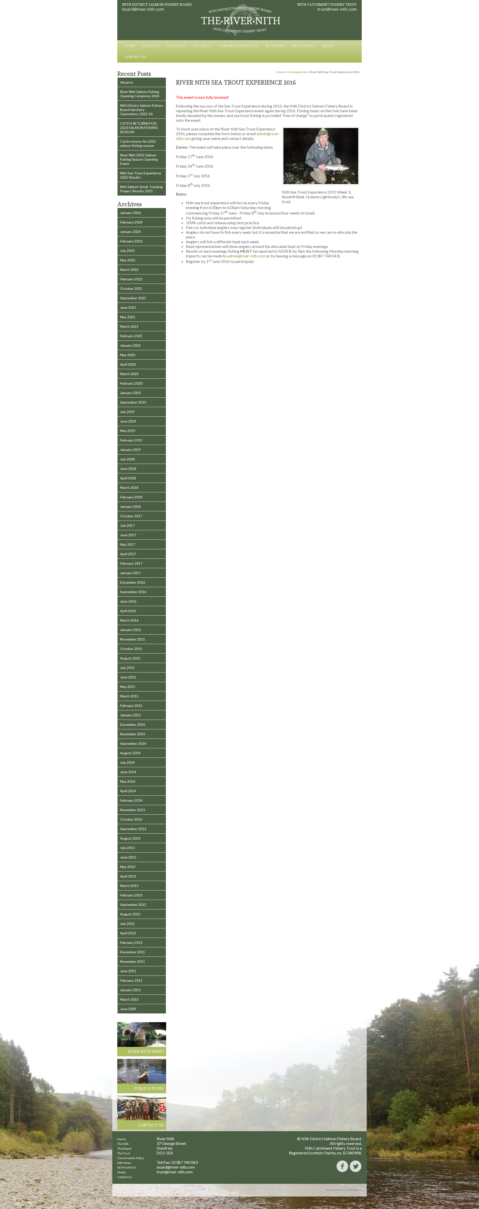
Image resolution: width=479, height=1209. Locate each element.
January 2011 (130, 990)
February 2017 (131, 563)
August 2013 (130, 838)
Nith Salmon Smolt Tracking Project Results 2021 (141, 189)
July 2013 (127, 848)
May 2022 (127, 260)
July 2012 (127, 923)
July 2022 (127, 250)
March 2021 (129, 326)
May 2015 (127, 686)
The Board (175, 46)
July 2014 (127, 762)
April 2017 (128, 554)
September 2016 (133, 592)
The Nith (150, 46)
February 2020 (131, 383)
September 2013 (133, 829)
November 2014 (132, 734)
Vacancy (126, 82)
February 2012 (131, 942)
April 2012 (128, 933)
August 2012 (130, 914)
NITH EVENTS (303, 46)
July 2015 (127, 667)
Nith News (275, 46)
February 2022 (131, 279)
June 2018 (128, 468)
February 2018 (131, 497)
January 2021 (130, 345)
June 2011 (128, 971)
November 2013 (132, 810)
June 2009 (128, 1009)
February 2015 (131, 705)
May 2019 (127, 431)
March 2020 (129, 374)
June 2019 (128, 421)
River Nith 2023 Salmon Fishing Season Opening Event (139, 159)
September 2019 (133, 402)
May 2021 (127, 317)
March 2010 (129, 999)
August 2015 (130, 658)
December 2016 (132, 582)
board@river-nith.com (143, 9)
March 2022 (129, 269)
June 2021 (128, 307)
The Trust (202, 46)
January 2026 (130, 213)
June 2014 (128, 772)
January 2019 (130, 449)
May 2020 (127, 355)
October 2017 (131, 516)
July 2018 (127, 459)
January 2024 (130, 231)
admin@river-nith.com (246, 255)
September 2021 (133, 298)
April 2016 (128, 611)
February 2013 (131, 895)
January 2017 (130, 573)
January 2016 (130, 630)
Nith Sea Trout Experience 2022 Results (140, 175)
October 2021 (131, 288)
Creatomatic (353, 1190)
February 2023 (131, 241)
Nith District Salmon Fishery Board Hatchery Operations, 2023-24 (141, 109)
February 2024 (131, 222)
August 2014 (130, 753)
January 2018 (130, 506)
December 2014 (132, 724)
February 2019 (131, 440)
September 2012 (133, 904)
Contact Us (135, 57)
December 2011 (132, 952)
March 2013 (129, 885)
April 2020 (128, 364)
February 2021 (131, 336)
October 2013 (131, 819)
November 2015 (132, 639)
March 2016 (129, 620)
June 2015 (128, 677)
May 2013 (127, 867)
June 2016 (128, 601)
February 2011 (131, 980)
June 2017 (128, 535)
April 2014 (128, 791)
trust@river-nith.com (337, 9)
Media (327, 46)
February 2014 (131, 800)
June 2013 (128, 857)
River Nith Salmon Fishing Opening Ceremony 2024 (139, 94)
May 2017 (127, 544)
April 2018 (128, 478)
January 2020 (130, 393)
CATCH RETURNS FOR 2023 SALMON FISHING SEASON (139, 127)
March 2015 (129, 696)
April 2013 (128, 876)
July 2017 (127, 525)
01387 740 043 (184, 1162)
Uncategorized (297, 72)
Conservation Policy (238, 46)
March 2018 (129, 487)
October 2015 (131, 649)
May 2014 (127, 781)
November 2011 (132, 961)
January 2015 (130, 715)
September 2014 (133, 743)
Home (130, 46)
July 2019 (127, 412)
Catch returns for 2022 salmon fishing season (138, 143)
